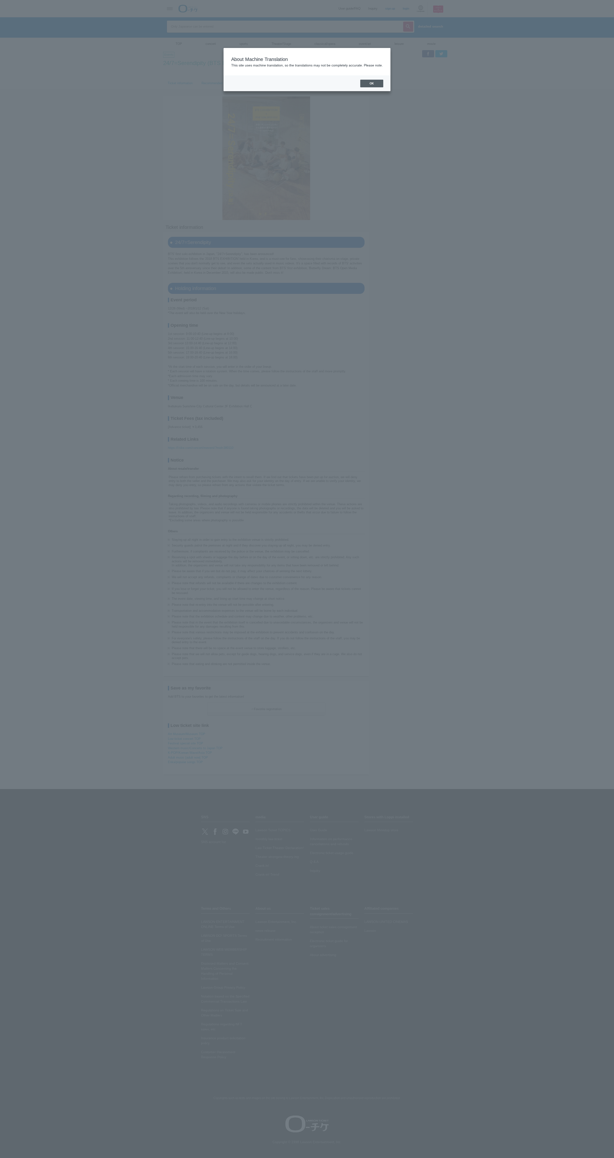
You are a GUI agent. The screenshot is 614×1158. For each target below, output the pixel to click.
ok (372, 83)
